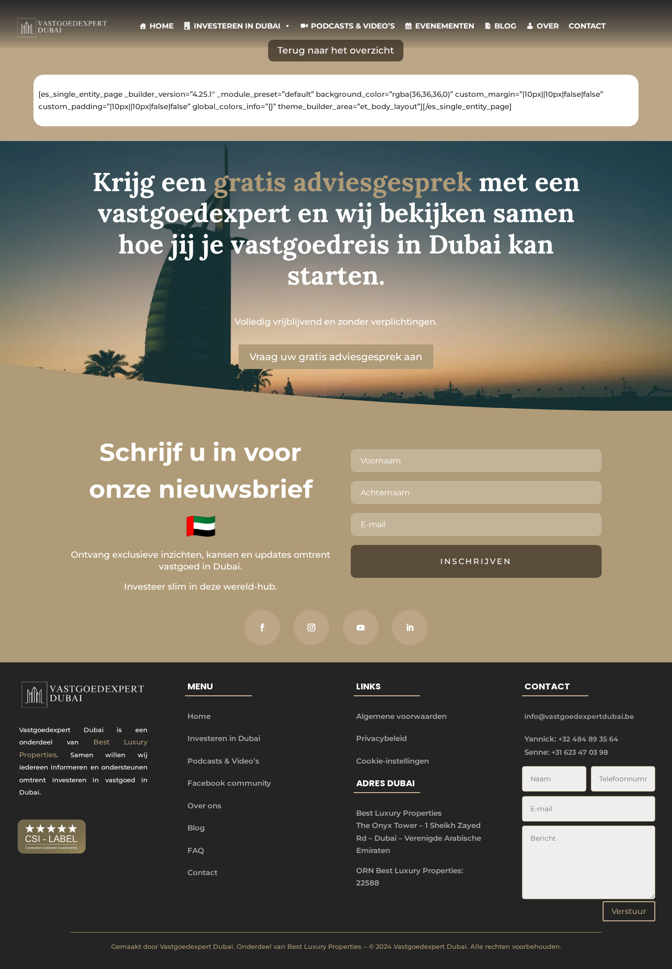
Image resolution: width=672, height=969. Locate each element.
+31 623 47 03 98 (579, 752)
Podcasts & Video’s (353, 25)
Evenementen (444, 25)
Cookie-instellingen (392, 761)
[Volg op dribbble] (360, 627)
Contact (587, 25)
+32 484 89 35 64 (588, 739)
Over (548, 25)
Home (162, 25)
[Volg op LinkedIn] (410, 627)
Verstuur (628, 911)
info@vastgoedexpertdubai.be (579, 716)
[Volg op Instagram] (311, 627)
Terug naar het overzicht (335, 50)
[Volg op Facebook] (262, 627)
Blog (505, 25)
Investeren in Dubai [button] (237, 25)
